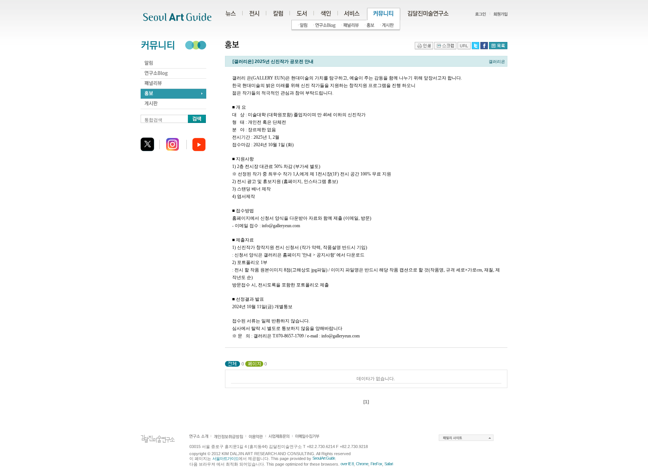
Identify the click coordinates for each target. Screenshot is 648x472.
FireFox (376, 464)
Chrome (362, 464)
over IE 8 (347, 464)
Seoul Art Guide (323, 458)
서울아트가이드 (225, 458)
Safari (388, 464)
